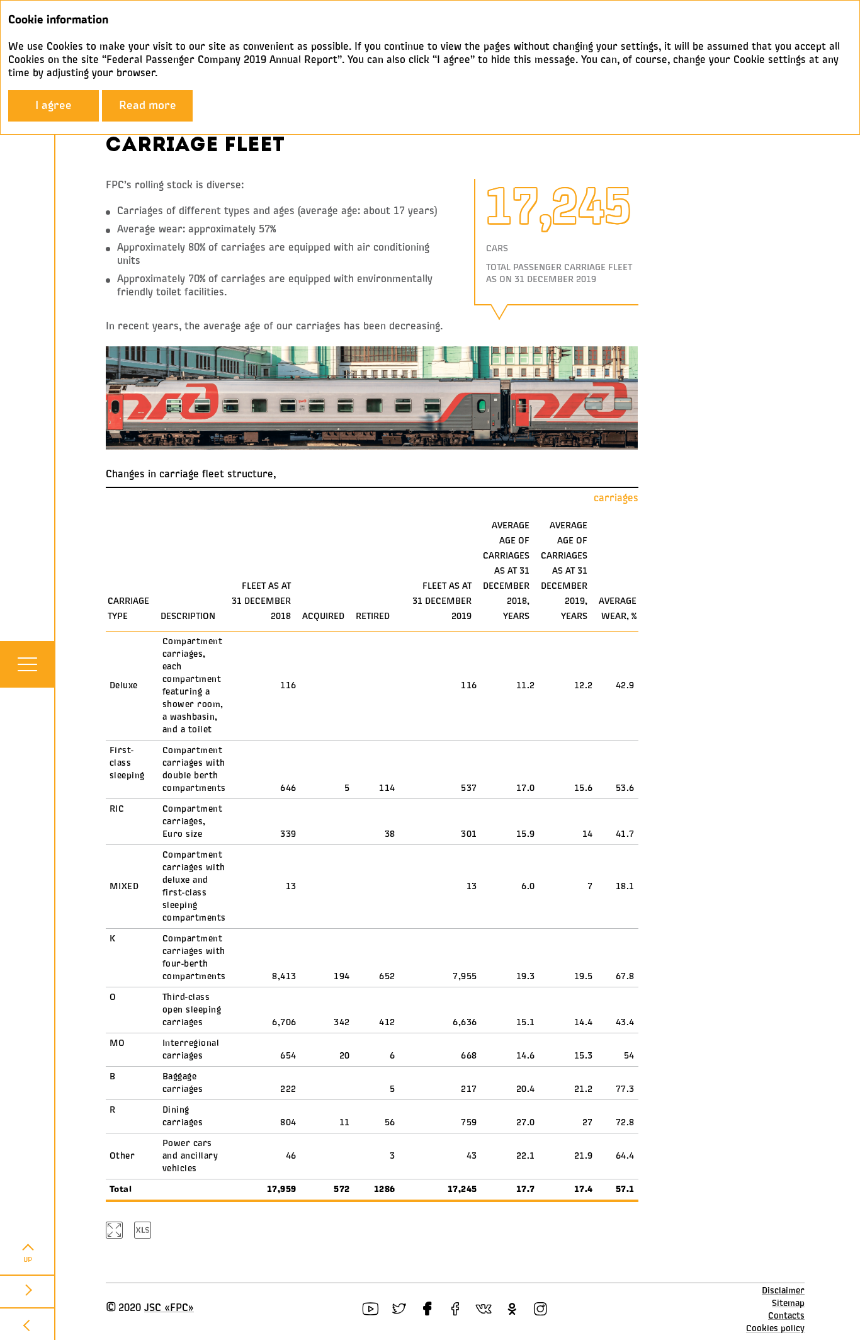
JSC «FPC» (169, 1308)
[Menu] (27, 664)
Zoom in (115, 1230)
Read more (147, 105)
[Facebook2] (455, 1308)
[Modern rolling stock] (27, 1291)
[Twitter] (398, 1308)
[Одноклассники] (512, 1308)
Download (143, 1230)
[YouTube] (370, 1308)
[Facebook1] (427, 1308)
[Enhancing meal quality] (27, 1323)
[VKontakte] (483, 1308)
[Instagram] (540, 1308)
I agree (53, 105)
